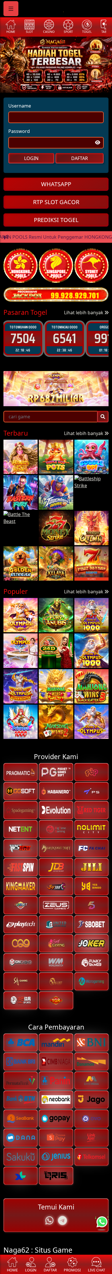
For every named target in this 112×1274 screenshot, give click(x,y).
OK (56, 675)
